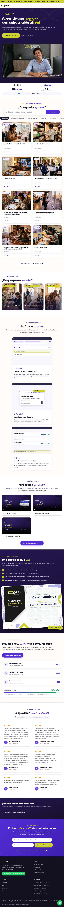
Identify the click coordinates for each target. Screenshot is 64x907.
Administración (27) (33, 118)
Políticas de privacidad (40, 891)
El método (5, 882)
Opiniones (5, 888)
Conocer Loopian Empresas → (15, 812)
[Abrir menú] (61, 5)
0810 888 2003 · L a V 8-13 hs (42, 885)
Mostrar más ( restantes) (32, 263)
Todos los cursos (38, 864)
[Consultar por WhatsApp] (59, 902)
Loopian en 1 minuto (55, 75)
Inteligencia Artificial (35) (17, 118)
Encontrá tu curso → (11, 35)
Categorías (37, 867)
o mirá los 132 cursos (27, 35)
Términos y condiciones (40, 893)
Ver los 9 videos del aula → (32, 543)
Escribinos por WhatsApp (40, 850)
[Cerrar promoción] (62, 1)
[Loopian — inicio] (5, 5)
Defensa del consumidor (8, 904)
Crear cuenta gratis (39, 872)
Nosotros (4, 885)
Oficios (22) (53, 118)
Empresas (4, 891)
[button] (32, 60)
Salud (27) (44, 118)
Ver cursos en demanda (12, 655)
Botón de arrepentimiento (22, 904)
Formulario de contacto (40, 888)
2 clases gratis (38, 870)
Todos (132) (5, 118)
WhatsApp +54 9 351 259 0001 (15, 873)
